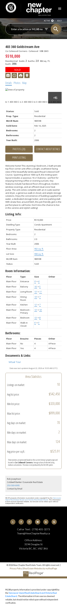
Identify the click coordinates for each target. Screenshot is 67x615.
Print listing (19, 157)
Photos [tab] (17, 83)
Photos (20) (19, 149)
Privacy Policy (16, 568)
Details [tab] (8, 83)
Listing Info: (13, 214)
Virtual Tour (15, 362)
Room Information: (17, 271)
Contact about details (48, 149)
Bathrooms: (12, 333)
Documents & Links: (18, 355)
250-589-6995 (13, 485)
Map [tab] (24, 83)
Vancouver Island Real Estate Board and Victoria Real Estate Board (33, 499)
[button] (12, 521)
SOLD (59, 21)
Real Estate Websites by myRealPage (40, 568)
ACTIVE (47, 21)
